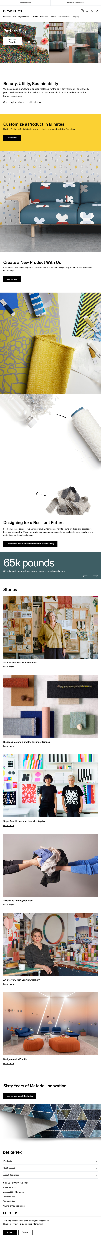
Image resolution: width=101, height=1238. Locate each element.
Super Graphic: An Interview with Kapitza (24, 821)
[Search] (87, 11)
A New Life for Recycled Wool (18, 900)
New (14, 16)
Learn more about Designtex (20, 1096)
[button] (96, 11)
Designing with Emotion (15, 1059)
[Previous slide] (85, 576)
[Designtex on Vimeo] (16, 1213)
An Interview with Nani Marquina (20, 662)
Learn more (12, 137)
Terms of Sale (9, 1201)
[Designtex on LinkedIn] (10, 1213)
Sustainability (64, 16)
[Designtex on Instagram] (4, 1213)
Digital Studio (23, 16)
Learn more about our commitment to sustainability (30, 543)
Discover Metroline (32, 41)
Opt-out (25, 1232)
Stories (53, 16)
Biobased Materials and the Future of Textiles (26, 742)
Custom (35, 16)
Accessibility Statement (13, 1192)
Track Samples (25, 3)
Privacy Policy (18, 1224)
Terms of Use (9, 1196)
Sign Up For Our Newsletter (15, 1183)
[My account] (91, 11)
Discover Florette (12, 41)
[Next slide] (95, 576)
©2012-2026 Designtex (14, 1206)
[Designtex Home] (12, 11)
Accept (10, 1232)
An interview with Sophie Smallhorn (21, 980)
